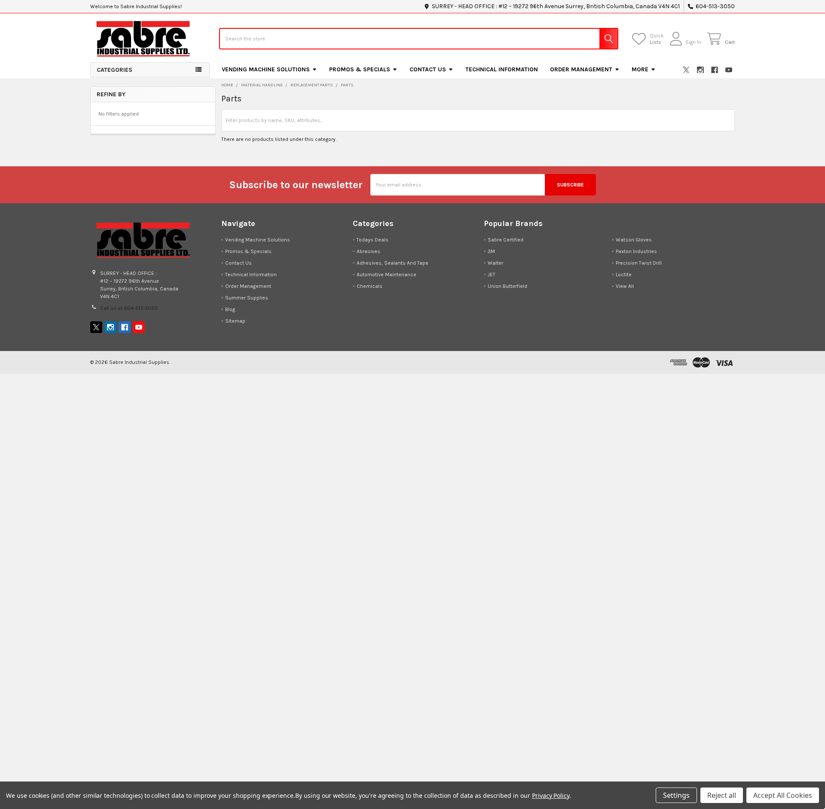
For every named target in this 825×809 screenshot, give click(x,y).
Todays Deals (372, 240)
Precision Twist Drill (639, 263)
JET (491, 275)
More (640, 69)
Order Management (581, 69)
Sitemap (235, 321)
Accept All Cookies (782, 795)
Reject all (721, 795)
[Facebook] (715, 70)
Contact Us (427, 69)
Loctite (624, 275)
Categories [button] (114, 69)
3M (491, 251)
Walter (495, 263)
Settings (676, 795)
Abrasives (368, 251)
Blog (230, 309)
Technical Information (501, 69)
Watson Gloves (634, 240)
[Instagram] (700, 70)
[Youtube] (729, 70)
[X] (686, 70)
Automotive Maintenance (386, 275)
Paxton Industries (636, 251)
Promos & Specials (359, 69)
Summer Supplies (246, 298)
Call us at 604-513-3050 (129, 308)
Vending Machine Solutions (266, 69)
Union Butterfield (507, 286)
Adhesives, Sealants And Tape (392, 263)
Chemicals (369, 286)
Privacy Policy (550, 795)
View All (625, 286)
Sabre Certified (505, 240)
